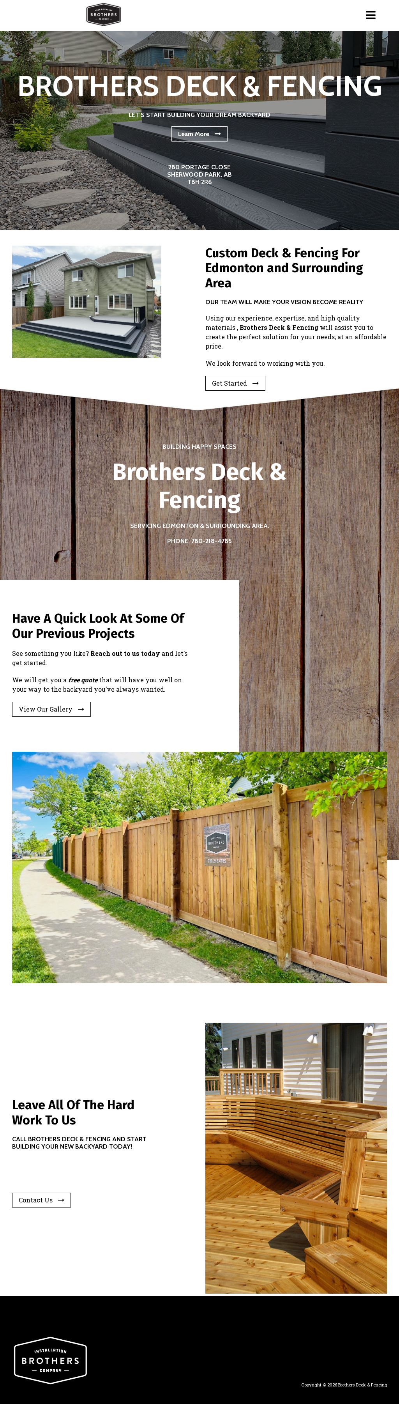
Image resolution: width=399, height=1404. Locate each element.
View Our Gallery (45, 709)
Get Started (229, 383)
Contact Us (36, 1200)
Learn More (193, 134)
